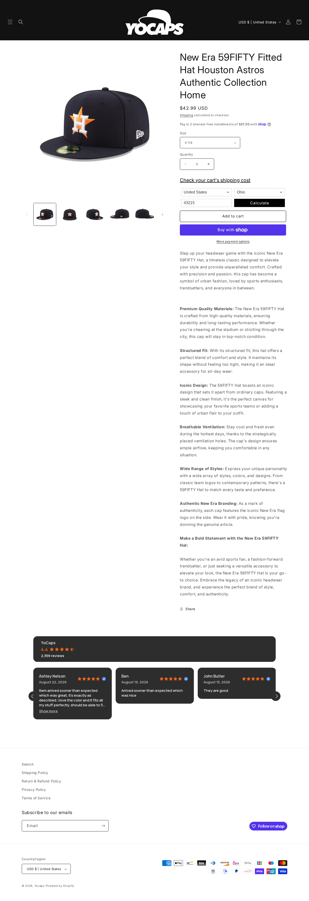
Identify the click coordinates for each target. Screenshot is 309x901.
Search (28, 764)
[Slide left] (27, 214)
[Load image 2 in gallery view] (69, 214)
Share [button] (190, 609)
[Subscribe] (103, 825)
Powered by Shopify (60, 886)
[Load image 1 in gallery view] (45, 214)
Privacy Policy (34, 789)
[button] (10, 22)
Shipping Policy (35, 773)
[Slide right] (162, 214)
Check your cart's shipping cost (215, 180)
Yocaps (40, 886)
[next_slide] (276, 696)
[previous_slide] (33, 696)
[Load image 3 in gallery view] (95, 214)
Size (183, 133)
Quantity (186, 154)
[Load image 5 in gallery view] (144, 214)
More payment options (233, 241)
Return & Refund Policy (41, 781)
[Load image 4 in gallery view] (119, 214)
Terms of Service (36, 798)
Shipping (186, 115)
